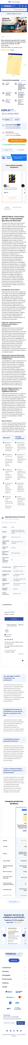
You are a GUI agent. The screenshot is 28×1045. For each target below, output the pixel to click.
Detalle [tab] (7, 207)
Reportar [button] (8, 651)
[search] (2, 9)
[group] (14, 612)
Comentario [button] (14, 619)
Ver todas (23, 80)
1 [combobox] (2, 140)
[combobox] (14, 9)
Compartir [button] (12, 651)
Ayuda (21, 1023)
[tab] (12, 625)
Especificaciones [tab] (17, 207)
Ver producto (12, 198)
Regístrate (14, 960)
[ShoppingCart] (22, 6)
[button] (14, 604)
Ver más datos (13, 901)
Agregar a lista (8, 150)
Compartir (21, 150)
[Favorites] (19, 6)
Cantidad (4, 139)
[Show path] (8, 36)
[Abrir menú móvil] (2, 6)
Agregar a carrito (18, 140)
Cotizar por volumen (9, 1023)
